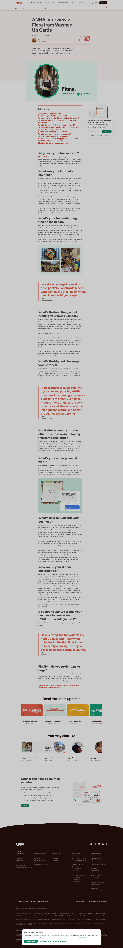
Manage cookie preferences (59, 941)
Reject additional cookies (45, 941)
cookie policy (82, 937)
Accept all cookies (31, 941)
